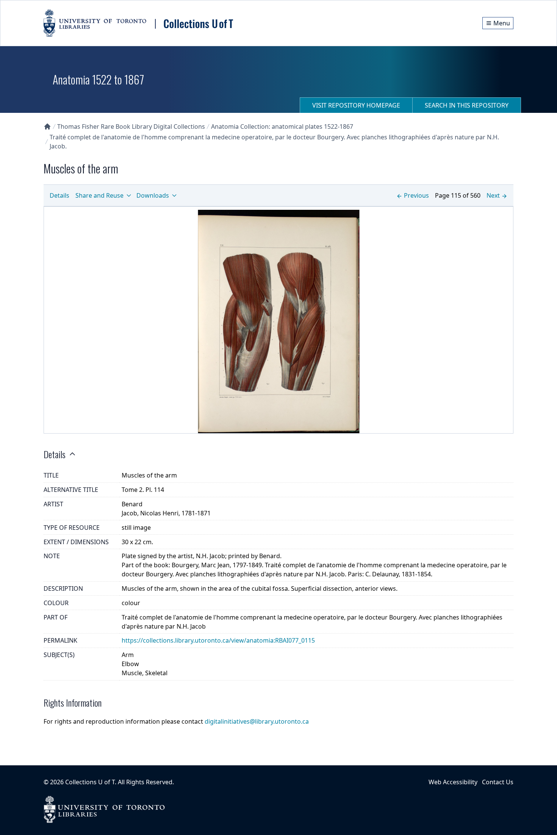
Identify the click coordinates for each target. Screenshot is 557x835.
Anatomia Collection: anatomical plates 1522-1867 (282, 126)
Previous (416, 195)
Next (493, 195)
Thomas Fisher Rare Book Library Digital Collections (131, 126)
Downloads (152, 195)
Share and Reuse (99, 195)
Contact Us (497, 782)
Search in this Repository (466, 105)
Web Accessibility (453, 782)
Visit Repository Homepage (356, 105)
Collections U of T (90, 782)
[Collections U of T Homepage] (47, 126)
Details (59, 195)
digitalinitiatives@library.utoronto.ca (257, 721)
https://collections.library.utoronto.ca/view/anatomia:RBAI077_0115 (218, 640)
